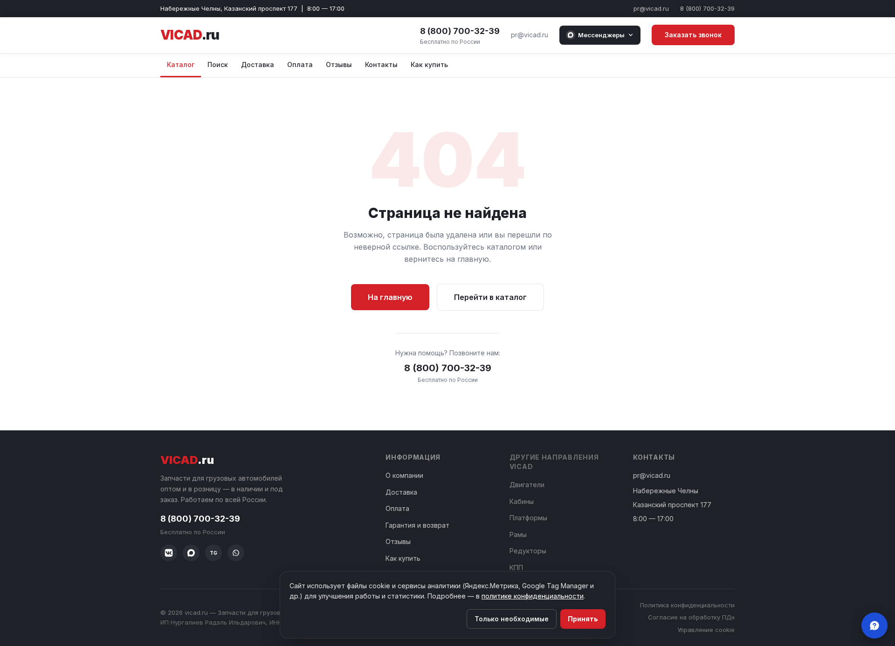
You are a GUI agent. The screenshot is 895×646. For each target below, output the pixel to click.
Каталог (180, 64)
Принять (583, 619)
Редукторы (527, 551)
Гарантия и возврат (417, 525)
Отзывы (339, 64)
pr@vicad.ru (651, 8)
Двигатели (526, 485)
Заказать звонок (693, 35)
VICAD (189, 35)
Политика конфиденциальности (687, 605)
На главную (390, 297)
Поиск (217, 64)
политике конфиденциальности (533, 596)
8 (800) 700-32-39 (707, 8)
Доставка (257, 64)
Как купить (429, 64)
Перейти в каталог (490, 297)
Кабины (521, 501)
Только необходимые (512, 619)
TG (213, 553)
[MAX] (191, 552)
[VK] (168, 552)
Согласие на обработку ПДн (691, 617)
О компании (404, 475)
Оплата (300, 64)
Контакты (381, 64)
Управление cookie (706, 629)
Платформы (528, 518)
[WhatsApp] (235, 552)
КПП (516, 567)
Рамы (518, 534)
